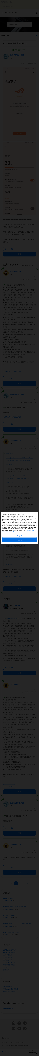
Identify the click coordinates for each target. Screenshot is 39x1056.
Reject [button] (19, 536)
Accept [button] (19, 540)
